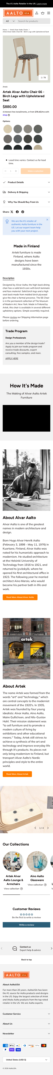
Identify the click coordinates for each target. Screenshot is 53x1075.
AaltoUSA (12, 1068)
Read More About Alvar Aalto (20, 597)
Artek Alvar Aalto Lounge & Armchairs (13, 880)
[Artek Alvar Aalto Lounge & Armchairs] (13, 861)
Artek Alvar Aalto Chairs (19, 30)
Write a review (26, 924)
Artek (5, 87)
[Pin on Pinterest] (22, 212)
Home (5, 30)
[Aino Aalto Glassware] (37, 861)
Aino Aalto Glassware (37, 878)
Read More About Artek (17, 774)
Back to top (26, 959)
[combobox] (26, 21)
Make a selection (35, 171)
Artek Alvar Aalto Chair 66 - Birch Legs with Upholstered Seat (26, 32)
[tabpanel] (26, 302)
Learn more (42, 3)
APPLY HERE (11, 358)
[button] (43, 13)
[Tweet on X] (12, 212)
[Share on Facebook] (17, 212)
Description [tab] (8, 278)
